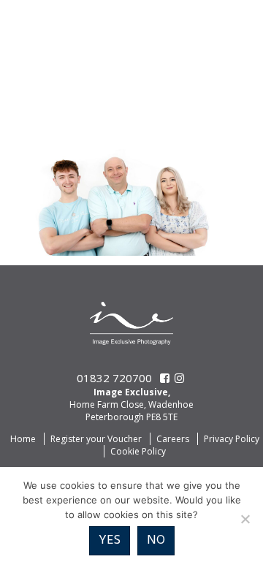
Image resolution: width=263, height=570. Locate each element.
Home (23, 439)
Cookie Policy (138, 451)
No (156, 540)
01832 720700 (114, 377)
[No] (244, 519)
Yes (110, 540)
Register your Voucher (96, 439)
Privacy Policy (231, 439)
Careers (172, 439)
